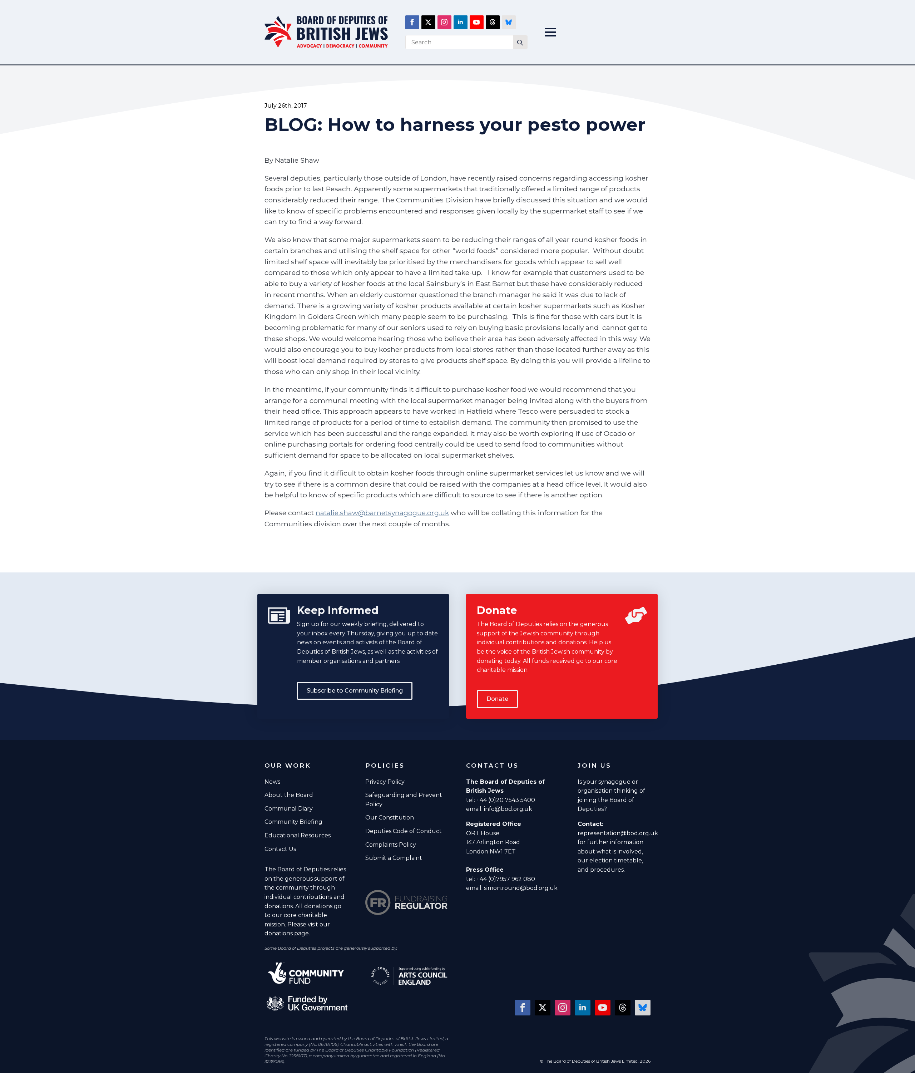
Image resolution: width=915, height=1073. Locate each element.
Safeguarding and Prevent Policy (403, 800)
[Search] (520, 42)
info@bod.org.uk (508, 809)
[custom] (493, 22)
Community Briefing (293, 821)
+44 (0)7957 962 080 (505, 879)
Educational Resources (297, 835)
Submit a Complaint (393, 858)
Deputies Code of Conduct (403, 831)
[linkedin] (461, 22)
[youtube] (477, 22)
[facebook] (412, 22)
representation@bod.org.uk (618, 833)
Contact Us (280, 849)
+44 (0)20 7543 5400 (505, 800)
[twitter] (428, 22)
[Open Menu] (550, 32)
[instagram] (444, 22)
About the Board (288, 795)
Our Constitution (389, 817)
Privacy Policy (385, 781)
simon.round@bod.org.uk (521, 888)
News (272, 781)
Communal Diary (288, 808)
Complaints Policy (390, 844)
